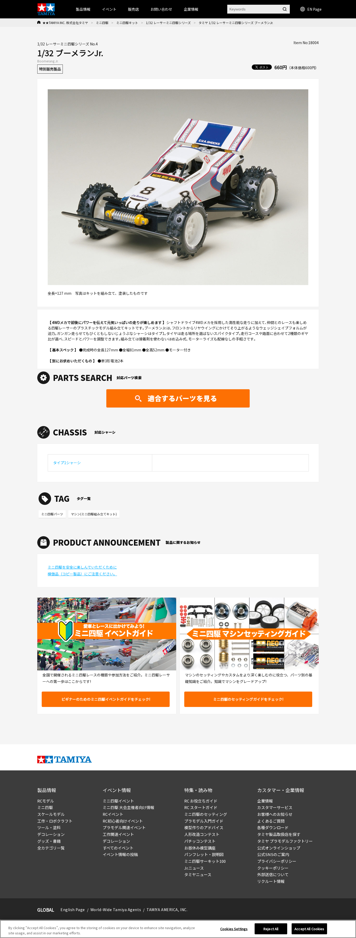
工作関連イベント (118, 834)
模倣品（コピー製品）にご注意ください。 (82, 573)
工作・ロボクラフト (54, 821)
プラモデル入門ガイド (203, 821)
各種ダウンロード (273, 827)
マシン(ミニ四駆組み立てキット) (94, 514)
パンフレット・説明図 (204, 854)
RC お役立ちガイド (200, 801)
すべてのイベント (118, 848)
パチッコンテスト (200, 841)
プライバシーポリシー (276, 861)
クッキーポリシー (273, 868)
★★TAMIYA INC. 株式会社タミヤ (65, 22)
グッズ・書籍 (49, 841)
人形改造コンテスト (201, 834)
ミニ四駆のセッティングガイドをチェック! (248, 699)
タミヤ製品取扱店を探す (278, 834)
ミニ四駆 (102, 22)
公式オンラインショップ (278, 848)
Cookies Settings (234, 928)
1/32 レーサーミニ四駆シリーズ (168, 22)
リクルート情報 (271, 881)
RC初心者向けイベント (123, 821)
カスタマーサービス (274, 807)
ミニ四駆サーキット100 (205, 861)
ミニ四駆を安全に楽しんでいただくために (82, 567)
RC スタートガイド (200, 807)
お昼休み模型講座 (200, 848)
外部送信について (273, 874)
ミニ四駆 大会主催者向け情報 (128, 807)
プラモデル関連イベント (124, 827)
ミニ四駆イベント (118, 801)
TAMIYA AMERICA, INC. (166, 909)
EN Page (314, 9)
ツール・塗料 (49, 827)
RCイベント (113, 814)
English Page (72, 909)
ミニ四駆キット (127, 22)
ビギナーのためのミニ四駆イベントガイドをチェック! (106, 699)
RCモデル (45, 801)
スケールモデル (51, 814)
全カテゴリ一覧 (51, 848)
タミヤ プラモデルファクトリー (285, 841)
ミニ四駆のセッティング (205, 814)
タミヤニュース (197, 874)
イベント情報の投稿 (120, 854)
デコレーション (51, 834)
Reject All (270, 928)
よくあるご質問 (271, 821)
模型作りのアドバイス (203, 827)
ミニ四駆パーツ (52, 514)
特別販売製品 (50, 69)
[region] (178, 929)
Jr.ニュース (194, 868)
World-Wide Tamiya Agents (115, 909)
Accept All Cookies (309, 928)
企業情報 (265, 801)
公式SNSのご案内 (273, 854)
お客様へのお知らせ (274, 814)
